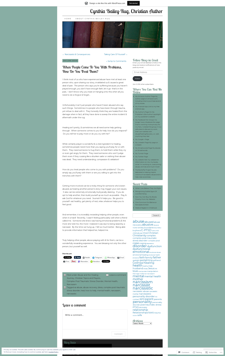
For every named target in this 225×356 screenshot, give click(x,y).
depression (150, 243)
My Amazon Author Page (145, 96)
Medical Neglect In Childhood (146, 208)
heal (83, 290)
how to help (91, 290)
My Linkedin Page (142, 142)
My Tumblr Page (141, 153)
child (157, 230)
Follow (137, 79)
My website (139, 160)
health (137, 265)
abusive (147, 224)
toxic (151, 312)
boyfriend (137, 230)
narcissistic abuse (141, 291)
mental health (103, 290)
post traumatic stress (150, 304)
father (157, 257)
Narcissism (72, 284)
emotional (141, 252)
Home (67, 19)
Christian (153, 232)
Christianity (139, 235)
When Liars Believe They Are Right (148, 188)
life (156, 269)
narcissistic (71, 293)
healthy (145, 266)
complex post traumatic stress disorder (145, 239)
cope (136, 243)
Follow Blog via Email (145, 60)
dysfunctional (141, 249)
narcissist (141, 285)
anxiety (141, 228)
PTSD (136, 307)
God (135, 262)
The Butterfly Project (143, 170)
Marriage (136, 274)
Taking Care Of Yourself (115, 54)
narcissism (115, 290)
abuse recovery (90, 287)
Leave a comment (117, 275)
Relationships (140, 312)
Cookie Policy (53, 352)
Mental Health (110, 281)
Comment (118, 334)
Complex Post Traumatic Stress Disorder (85, 281)
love (135, 271)
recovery (143, 307)
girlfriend (157, 260)
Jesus (151, 268)
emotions (136, 258)
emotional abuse (155, 252)
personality (142, 302)
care (153, 230)
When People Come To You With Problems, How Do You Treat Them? (92, 69)
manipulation (152, 271)
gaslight (136, 260)
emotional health (154, 255)
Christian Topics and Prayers (87, 278)
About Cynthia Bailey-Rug (93, 19)
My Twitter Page (141, 157)
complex (151, 235)
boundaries (149, 228)
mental (138, 276)
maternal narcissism (147, 274)
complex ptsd (154, 241)
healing (149, 262)
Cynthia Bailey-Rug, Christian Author (126, 11)
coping (142, 243)
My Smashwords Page (143, 148)
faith (142, 257)
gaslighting (146, 260)
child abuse (137, 233)
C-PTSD (146, 230)
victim (135, 315)
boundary (157, 228)
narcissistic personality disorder (144, 295)
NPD (142, 299)
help (151, 266)
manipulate (142, 271)
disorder (140, 246)
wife (139, 315)
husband (138, 268)
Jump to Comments (116, 61)
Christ (145, 233)
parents (158, 299)
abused (149, 221)
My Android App (141, 106)
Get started (133, 3)
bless (100, 287)
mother (138, 279)
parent (149, 299)
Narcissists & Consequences (76, 54)
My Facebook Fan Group (144, 120)
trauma (157, 313)
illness (145, 269)
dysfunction (154, 246)
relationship (140, 309)
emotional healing (140, 255)
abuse (79, 287)
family (148, 257)
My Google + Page (142, 139)
